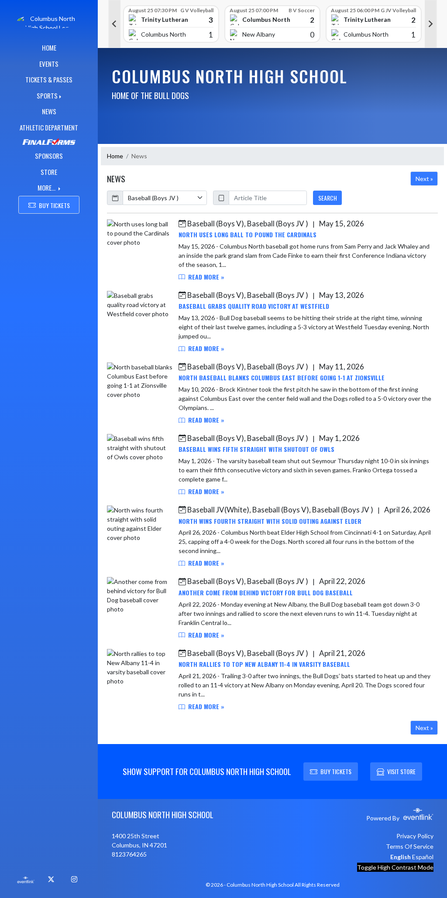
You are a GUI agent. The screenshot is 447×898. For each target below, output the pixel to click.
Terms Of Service (409, 846)
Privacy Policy (414, 836)
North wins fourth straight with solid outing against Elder (270, 521)
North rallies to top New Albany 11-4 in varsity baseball (264, 664)
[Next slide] (431, 24)
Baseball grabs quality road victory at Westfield (254, 306)
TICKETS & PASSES (48, 79)
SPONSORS (49, 155)
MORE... (47, 187)
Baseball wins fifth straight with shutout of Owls (256, 449)
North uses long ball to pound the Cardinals (247, 234)
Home (115, 156)
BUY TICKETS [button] (54, 205)
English (400, 856)
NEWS (49, 111)
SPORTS (47, 95)
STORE (49, 172)
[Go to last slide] (114, 24)
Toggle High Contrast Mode (395, 867)
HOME (49, 47)
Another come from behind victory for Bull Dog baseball (266, 592)
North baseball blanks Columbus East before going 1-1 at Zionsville (282, 377)
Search (327, 197)
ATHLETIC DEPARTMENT (49, 127)
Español (422, 856)
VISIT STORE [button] (401, 771)
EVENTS (48, 63)
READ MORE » (205, 276)
